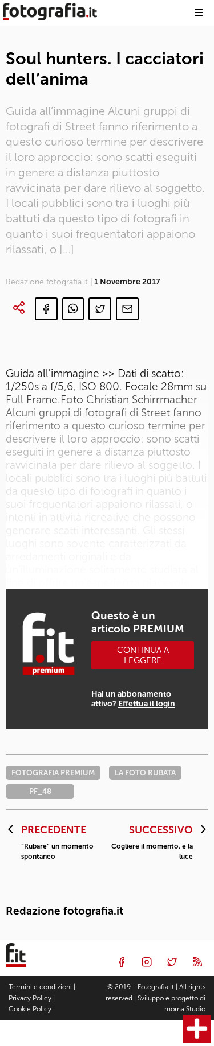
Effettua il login (146, 704)
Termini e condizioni (40, 987)
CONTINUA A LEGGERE (143, 655)
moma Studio (184, 1009)
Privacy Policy (30, 998)
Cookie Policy (30, 1009)
